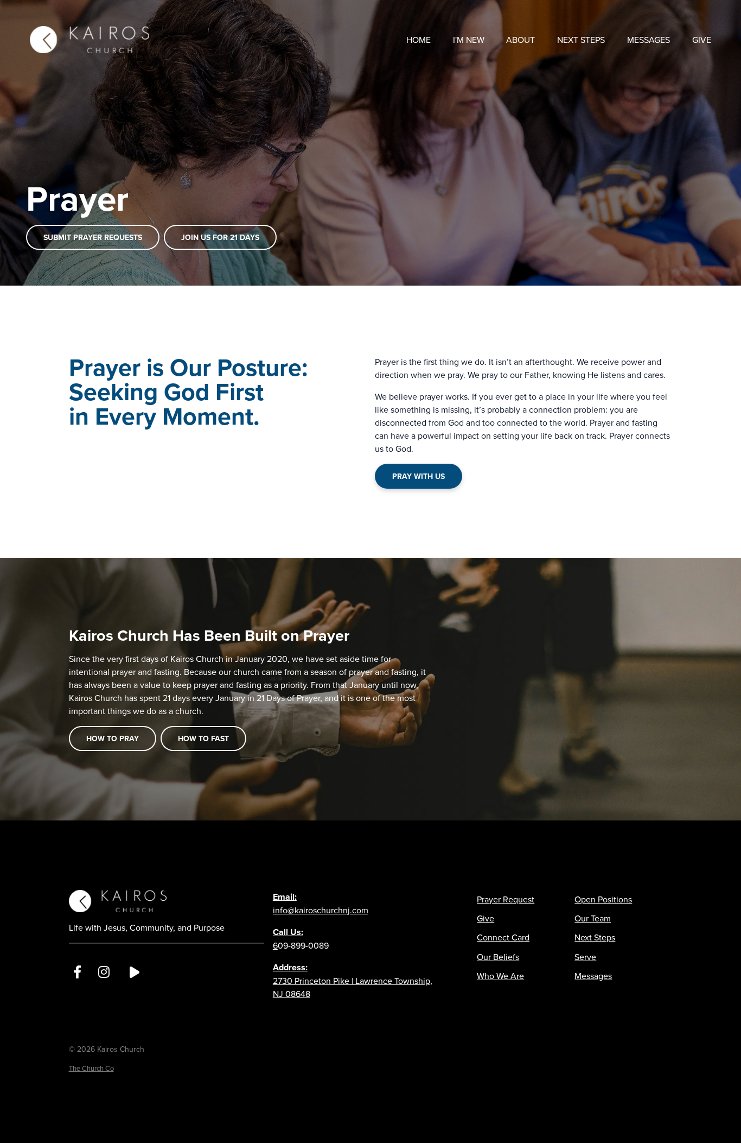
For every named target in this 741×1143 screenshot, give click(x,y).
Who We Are (500, 976)
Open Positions (603, 899)
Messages (593, 976)
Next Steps (594, 937)
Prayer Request (505, 899)
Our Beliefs (498, 957)
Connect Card (503, 937)
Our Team (592, 918)
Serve (585, 957)
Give (485, 918)
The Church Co (91, 1068)
